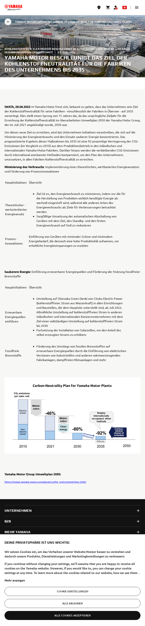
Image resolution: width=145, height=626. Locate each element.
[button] (136, 7)
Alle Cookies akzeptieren (72, 615)
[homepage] (13, 7)
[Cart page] (108, 7)
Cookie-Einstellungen (72, 591)
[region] (72, 580)
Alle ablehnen (72, 603)
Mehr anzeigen (15, 580)
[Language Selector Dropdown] (124, 7)
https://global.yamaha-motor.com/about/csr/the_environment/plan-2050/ (45, 481)
